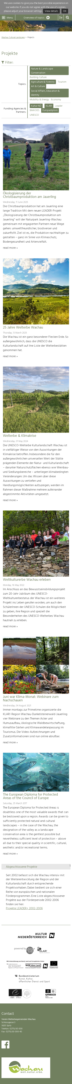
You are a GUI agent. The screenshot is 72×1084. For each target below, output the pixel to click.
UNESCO (34, 115)
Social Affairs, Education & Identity (45, 93)
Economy (56, 100)
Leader (58, 106)
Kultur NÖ (36, 106)
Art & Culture (38, 86)
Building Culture (38, 77)
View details (51, 11)
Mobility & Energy (39, 100)
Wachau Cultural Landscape (13, 37)
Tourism (62, 82)
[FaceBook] (5, 1045)
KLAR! (49, 106)
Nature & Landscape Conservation (42, 71)
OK (64, 11)
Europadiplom (50, 110)
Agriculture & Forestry (43, 82)
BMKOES (34, 110)
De (60, 17)
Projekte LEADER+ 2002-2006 (24, 908)
